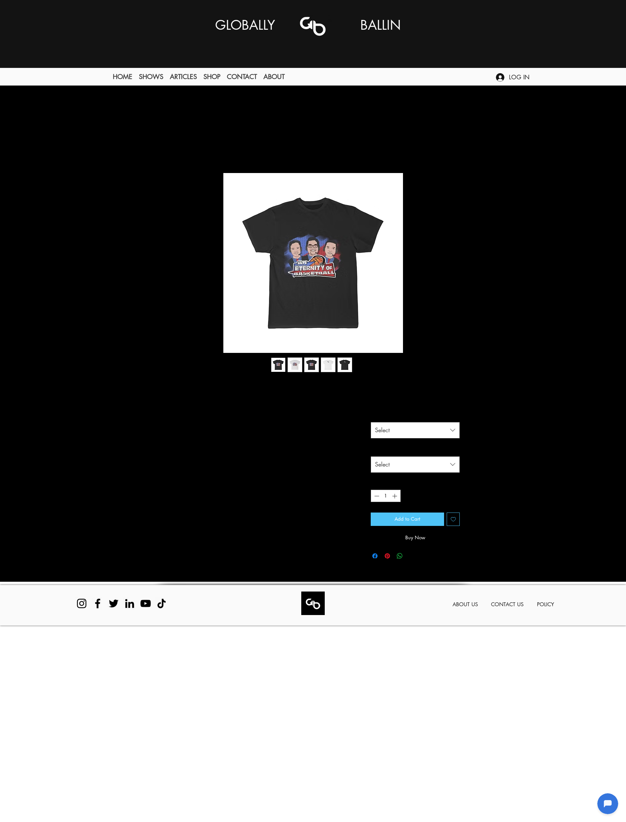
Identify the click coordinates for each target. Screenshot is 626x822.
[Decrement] (376, 496)
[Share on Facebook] (375, 556)
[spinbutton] (385, 496)
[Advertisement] (195, 723)
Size (378, 448)
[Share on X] (412, 556)
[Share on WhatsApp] (400, 556)
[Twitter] (113, 603)
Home (172, 148)
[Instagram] (81, 603)
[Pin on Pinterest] (387, 556)
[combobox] (415, 430)
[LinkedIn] (129, 603)
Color (380, 414)
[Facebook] (97, 603)
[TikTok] (161, 603)
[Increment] (395, 496)
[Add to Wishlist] (453, 519)
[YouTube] (145, 603)
